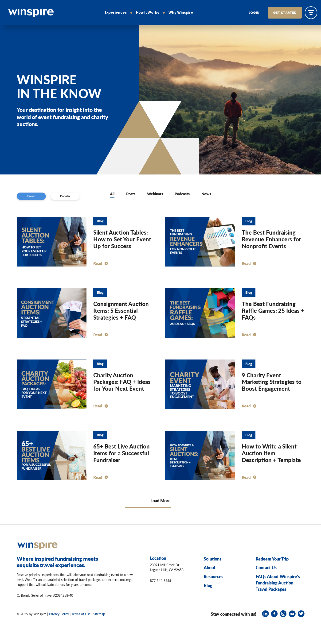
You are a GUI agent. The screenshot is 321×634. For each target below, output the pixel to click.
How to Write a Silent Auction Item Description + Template (271, 453)
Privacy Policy (59, 613)
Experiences (116, 13)
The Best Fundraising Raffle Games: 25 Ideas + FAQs (273, 310)
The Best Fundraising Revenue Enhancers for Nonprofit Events (271, 239)
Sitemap (99, 613)
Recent (31, 196)
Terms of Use (81, 613)
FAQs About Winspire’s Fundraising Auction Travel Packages (278, 582)
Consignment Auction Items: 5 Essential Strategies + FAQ (121, 310)
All (112, 194)
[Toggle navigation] (311, 12)
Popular (65, 196)
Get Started (285, 13)
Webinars (155, 194)
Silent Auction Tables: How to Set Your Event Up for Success (122, 239)
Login (254, 13)
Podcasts (182, 194)
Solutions (212, 559)
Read (97, 263)
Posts (130, 194)
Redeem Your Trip (272, 559)
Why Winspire (180, 13)
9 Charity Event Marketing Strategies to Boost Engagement (271, 382)
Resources (213, 576)
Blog (208, 585)
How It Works (147, 13)
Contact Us (266, 567)
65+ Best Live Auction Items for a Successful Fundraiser (121, 453)
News (206, 194)
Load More (160, 500)
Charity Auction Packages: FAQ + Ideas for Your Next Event (122, 382)
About (209, 567)
